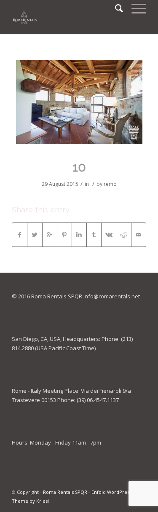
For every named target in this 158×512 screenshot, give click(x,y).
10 (79, 167)
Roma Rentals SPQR (65, 492)
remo (110, 184)
